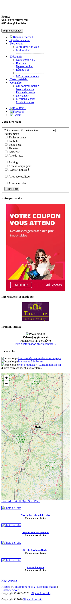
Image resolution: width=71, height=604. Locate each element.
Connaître (16, 82)
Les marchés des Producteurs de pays (39, 358)
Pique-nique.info (40, 593)
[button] (39, 426)
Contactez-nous (25, 102)
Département (11, 130)
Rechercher (17, 43)
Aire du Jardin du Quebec (35, 550)
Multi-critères (23, 50)
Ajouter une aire (19, 40)
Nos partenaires (25, 89)
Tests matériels (18, 79)
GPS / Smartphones (27, 76)
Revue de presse (25, 92)
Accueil (5, 586)
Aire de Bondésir (35, 567)
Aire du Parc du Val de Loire (35, 515)
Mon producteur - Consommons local (39, 364)
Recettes (21, 63)
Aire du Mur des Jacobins (35, 532)
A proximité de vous (27, 46)
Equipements (11, 133)
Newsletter (22, 95)
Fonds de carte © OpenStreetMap (20, 501)
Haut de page (9, 580)
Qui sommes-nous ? (27, 85)
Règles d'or (22, 69)
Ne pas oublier (24, 66)
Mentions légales (25, 98)
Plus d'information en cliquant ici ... (35, 343)
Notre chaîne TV (26, 59)
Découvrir (16, 56)
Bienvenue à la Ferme (30, 361)
